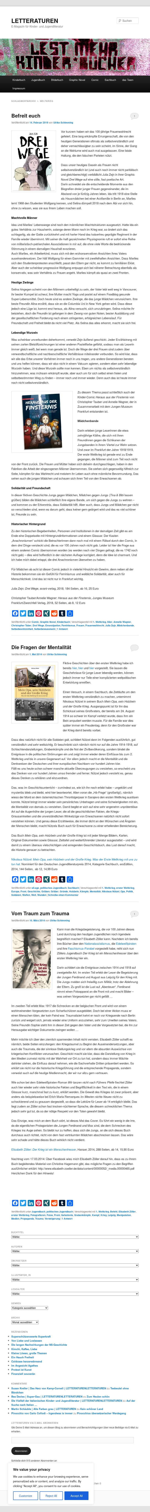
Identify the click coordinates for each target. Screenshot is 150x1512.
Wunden (41, 895)
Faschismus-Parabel (81, 948)
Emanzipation (52, 625)
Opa (123, 891)
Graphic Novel (77, 80)
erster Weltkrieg (125, 888)
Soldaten (16, 895)
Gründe (64, 891)
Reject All (51, 1496)
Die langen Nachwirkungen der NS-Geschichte (39, 1345)
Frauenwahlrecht (94, 625)
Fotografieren (38, 1215)
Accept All (77, 1496)
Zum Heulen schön (98, 1396)
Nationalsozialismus (97, 943)
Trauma (39, 1218)
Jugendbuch (38, 80)
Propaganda (27, 1218)
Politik (129, 891)
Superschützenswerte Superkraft (31, 1336)
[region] (51, 1483)
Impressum (18, 88)
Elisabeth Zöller (127, 1211)
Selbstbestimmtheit (22, 629)
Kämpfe (84, 891)
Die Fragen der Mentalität (41, 647)
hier (74, 668)
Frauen (80, 625)
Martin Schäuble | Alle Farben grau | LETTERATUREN (43, 1409)
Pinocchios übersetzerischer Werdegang (101, 1413)
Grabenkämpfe (82, 1215)
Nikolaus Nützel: (22, 859)
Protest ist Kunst (21, 1369)
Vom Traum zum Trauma (40, 913)
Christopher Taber (21, 625)
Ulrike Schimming (63, 122)
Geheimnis (67, 1215)
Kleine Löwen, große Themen (29, 1353)
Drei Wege (38, 625)
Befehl (113, 1211)
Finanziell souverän (23, 1374)
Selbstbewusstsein (44, 629)
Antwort (62, 629)
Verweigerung (52, 1218)
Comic (95, 80)
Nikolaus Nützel (110, 891)
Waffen (26, 895)
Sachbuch (110, 80)
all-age (35, 888)
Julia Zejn (110, 625)
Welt (33, 895)
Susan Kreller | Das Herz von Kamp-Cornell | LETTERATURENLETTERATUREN (58, 1388)
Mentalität (95, 891)
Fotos (50, 1215)
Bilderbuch (57, 80)
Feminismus (68, 625)
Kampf (95, 1215)
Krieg (104, 1215)
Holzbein (74, 891)
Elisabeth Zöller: (43, 1149)
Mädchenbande (125, 625)
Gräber (55, 891)
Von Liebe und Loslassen (26, 1340)
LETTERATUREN (34, 20)
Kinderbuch (18, 80)
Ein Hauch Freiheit (22, 1357)
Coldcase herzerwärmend (26, 1361)
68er (109, 622)
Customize (25, 1496)
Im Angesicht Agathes (24, 1365)
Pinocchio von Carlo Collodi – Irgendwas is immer (42, 1413)
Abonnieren (21, 1451)
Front (23, 891)
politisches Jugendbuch (53, 888)
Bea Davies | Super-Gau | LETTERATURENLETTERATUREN (46, 1396)
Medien (15, 1218)
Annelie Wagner (122, 622)
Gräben (45, 891)
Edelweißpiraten (126, 943)
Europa (15, 891)
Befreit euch (25, 115)
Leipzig (112, 1215)
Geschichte (34, 891)
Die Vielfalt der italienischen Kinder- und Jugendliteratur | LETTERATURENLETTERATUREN (66, 1400)
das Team (127, 80)
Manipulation (124, 1215)
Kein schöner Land (91, 1409)
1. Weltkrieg (99, 622)
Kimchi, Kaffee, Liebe (24, 1349)
